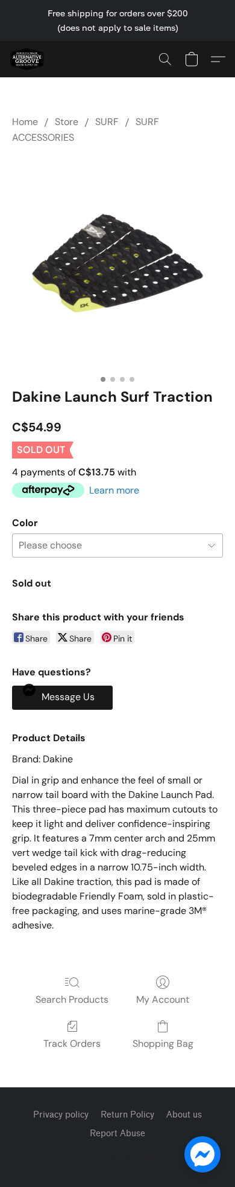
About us (184, 1115)
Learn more (114, 490)
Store (66, 121)
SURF (107, 121)
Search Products (72, 999)
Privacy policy (61, 1115)
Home (25, 121)
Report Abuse (117, 1133)
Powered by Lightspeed (117, 1155)
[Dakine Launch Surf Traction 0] (117, 263)
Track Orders (72, 1043)
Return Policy (127, 1115)
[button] (28, 59)
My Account (162, 999)
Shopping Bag (163, 1043)
